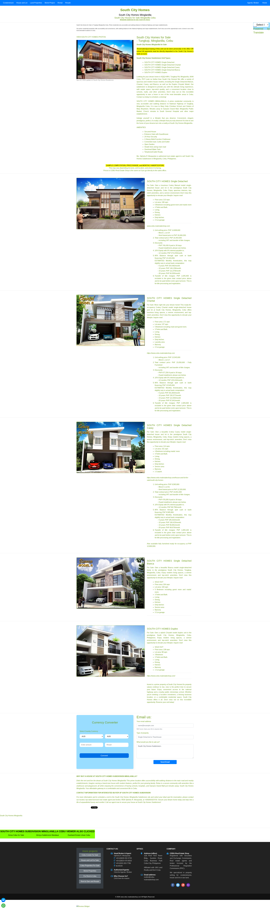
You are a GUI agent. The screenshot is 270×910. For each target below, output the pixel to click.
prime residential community (180, 101)
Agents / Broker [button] (253, 3)
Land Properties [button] (36, 3)
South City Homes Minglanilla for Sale (152, 44)
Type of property (143, 733)
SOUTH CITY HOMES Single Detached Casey (162, 67)
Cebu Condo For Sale (90, 855)
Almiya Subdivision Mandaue (47, 835)
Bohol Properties (90, 871)
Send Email (165, 762)
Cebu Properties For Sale (89, 865)
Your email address (144, 721)
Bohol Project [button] (50, 3)
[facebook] (173, 885)
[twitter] (183, 885)
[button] (80, 59)
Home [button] (264, 3)
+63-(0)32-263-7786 (123, 863)
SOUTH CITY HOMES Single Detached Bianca (162, 70)
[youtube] (178, 885)
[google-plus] (188, 885)
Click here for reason (121, 878)
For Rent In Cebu (90, 876)
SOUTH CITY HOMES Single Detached (159, 62)
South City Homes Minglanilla (11, 815)
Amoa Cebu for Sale (16, 835)
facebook (119, 866)
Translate (258, 32)
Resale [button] (68, 3)
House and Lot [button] (21, 3)
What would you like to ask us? (148, 742)
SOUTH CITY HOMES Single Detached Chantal (162, 65)
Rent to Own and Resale (90, 881)
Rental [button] (60, 3)
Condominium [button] (8, 3)
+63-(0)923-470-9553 (124, 861)
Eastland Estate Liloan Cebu (79, 835)
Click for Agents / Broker (123, 872)
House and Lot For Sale (90, 860)
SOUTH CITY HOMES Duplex (155, 72)
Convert (104, 755)
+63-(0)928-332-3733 (124, 858)
